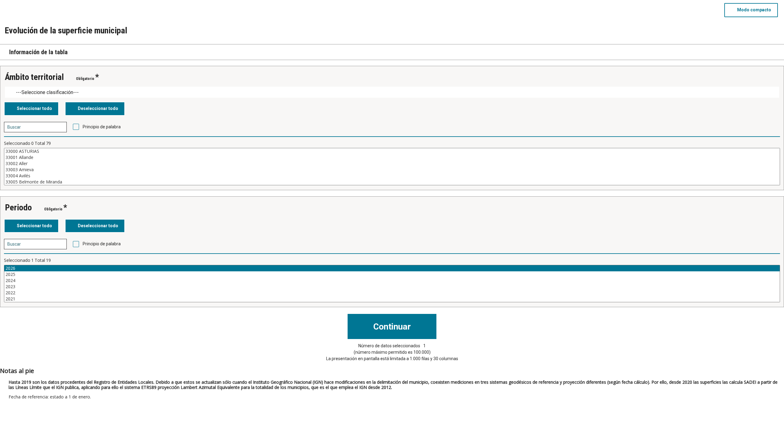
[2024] (392, 280)
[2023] (392, 287)
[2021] (392, 299)
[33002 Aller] (392, 163)
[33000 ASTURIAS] (392, 151)
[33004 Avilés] (392, 176)
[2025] (392, 274)
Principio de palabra (102, 126)
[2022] (392, 293)
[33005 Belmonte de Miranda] (392, 182)
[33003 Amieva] (392, 170)
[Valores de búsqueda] (60, 127)
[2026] (392, 268)
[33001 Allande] (392, 157)
